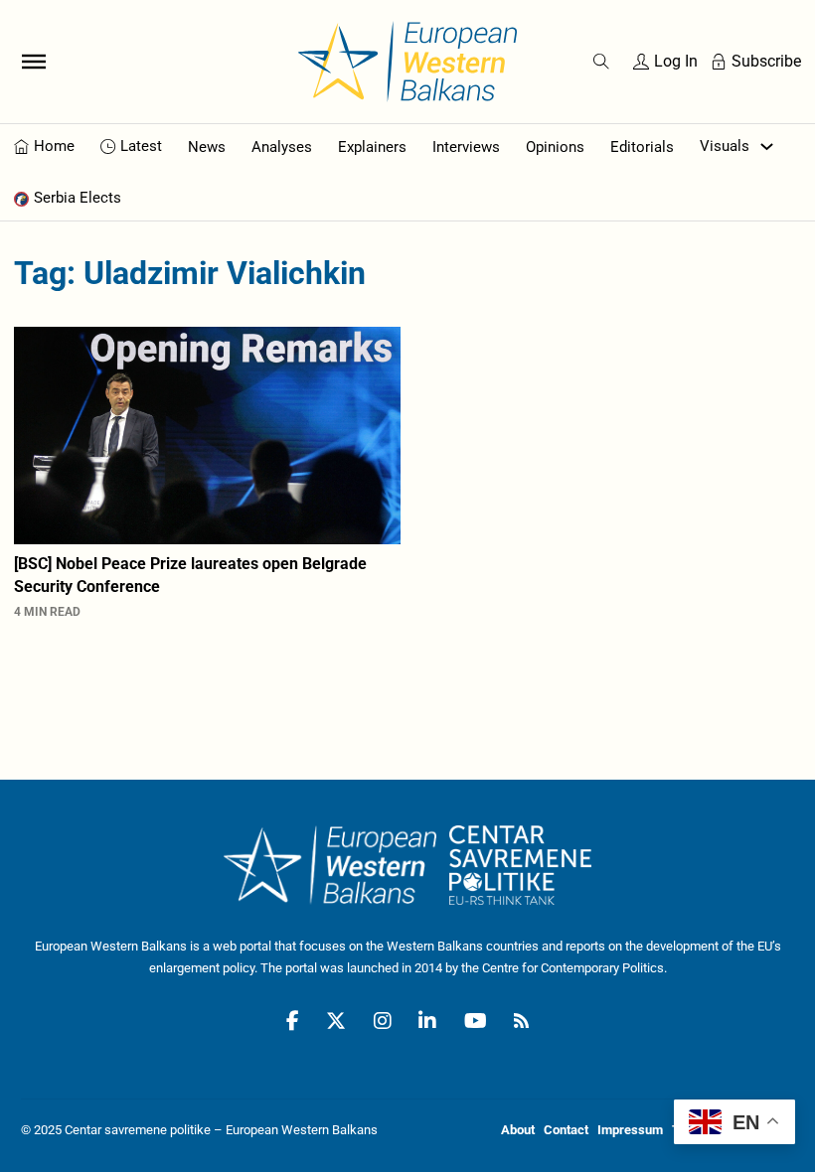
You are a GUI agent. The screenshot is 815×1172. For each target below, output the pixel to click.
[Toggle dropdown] (766, 146)
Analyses (281, 147)
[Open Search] (601, 61)
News (207, 147)
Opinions (555, 147)
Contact (566, 1129)
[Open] (34, 62)
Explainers (372, 147)
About (518, 1129)
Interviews (466, 147)
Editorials (642, 147)
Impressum (630, 1129)
